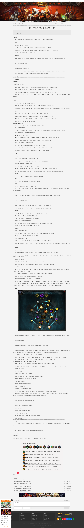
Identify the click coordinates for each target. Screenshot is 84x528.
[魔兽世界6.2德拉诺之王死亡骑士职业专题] (24, 448)
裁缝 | (44, 469)
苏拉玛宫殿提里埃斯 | (40, 466)
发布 (66, 508)
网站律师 (47, 523)
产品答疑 (60, 523)
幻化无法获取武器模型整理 (55, 460)
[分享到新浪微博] (58, 519)
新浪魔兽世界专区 (16, 23)
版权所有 (43, 527)
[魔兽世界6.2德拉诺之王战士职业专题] (59, 448)
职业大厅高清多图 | (32, 457)
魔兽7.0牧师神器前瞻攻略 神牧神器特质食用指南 (22, 488)
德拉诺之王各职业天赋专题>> (29, 443)
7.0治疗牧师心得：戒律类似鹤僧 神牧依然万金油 (22, 483)
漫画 (46, 515)
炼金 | (42, 469)
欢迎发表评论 (66, 500)
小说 (45, 515)
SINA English (51, 523)
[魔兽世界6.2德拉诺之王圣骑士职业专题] (40, 448)
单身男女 (47, 518)
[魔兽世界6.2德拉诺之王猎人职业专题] (34, 448)
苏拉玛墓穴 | (54, 463)
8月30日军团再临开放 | (33, 451)
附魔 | (50, 469)
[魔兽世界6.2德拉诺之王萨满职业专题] (44, 448)
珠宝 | (53, 469)
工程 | (57, 469)
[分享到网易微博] (63, 519)
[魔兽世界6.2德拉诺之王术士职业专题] (48, 448)
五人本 (21, 518)
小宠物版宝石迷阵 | (47, 460)
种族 (21, 515)
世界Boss (21, 519)
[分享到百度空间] (71, 519)
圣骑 (36, 518)
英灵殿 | (44, 463)
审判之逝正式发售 (4, 524)
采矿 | (37, 469)
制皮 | (46, 469)
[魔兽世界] (60, 514)
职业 (30, 3)
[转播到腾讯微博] (60, 519)
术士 (35, 515)
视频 (59, 3)
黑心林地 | (31, 463)
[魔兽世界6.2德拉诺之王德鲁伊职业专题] (55, 448)
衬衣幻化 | (52, 451)
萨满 (33, 519)
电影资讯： (27, 454)
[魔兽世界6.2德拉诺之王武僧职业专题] (52, 448)
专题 (64, 3)
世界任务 (31, 460)
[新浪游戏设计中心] (68, 514)
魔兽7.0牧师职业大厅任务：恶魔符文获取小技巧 (22, 481)
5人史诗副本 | (36, 460)
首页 (16, 3)
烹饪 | (39, 469)
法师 (33, 515)
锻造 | (48, 469)
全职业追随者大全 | (51, 457)
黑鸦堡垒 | (35, 463)
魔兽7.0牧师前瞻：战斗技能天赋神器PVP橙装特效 (22, 490)
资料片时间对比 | (41, 451)
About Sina (27, 523)
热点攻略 (21, 513)
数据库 (50, 3)
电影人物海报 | (44, 454)
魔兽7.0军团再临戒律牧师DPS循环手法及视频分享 (22, 485)
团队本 (24, 518)
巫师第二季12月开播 (4, 520)
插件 (45, 519)
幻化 (23, 515)
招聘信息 (43, 523)
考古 (59, 469)
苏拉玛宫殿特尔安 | (32, 466)
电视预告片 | (49, 454)
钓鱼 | (30, 469)
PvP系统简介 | (41, 460)
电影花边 (53, 454)
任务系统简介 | (45, 457)
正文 (22, 23)
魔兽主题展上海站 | (37, 454)
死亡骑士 (35, 519)
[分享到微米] (18, 473)
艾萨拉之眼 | (40, 463)
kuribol (17, 435)
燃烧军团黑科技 (57, 451)
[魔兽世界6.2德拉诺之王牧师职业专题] (37, 448)
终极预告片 (31, 454)
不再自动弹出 (6, 526)
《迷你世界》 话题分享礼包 (6, 500)
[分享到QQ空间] (69, 519)
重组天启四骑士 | (47, 451)
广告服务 (35, 523)
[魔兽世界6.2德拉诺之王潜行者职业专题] (27, 448)
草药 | (33, 469)
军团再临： (27, 451)
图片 (55, 3)
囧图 (45, 518)
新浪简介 (23, 523)
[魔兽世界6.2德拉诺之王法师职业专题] (30, 448)
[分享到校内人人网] (67, 519)
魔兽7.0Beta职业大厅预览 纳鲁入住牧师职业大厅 (22, 486)
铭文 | (55, 469)
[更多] (73, 519)
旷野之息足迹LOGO (4, 518)
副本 (20, 3)
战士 (35, 518)
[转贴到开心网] (65, 519)
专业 (34, 3)
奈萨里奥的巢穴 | (49, 463)
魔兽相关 (45, 513)
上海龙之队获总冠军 (4, 516)
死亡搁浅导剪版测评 (4, 522)
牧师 (36, 515)
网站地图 (31, 523)
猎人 (33, 518)
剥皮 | (35, 469)
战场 (24, 519)
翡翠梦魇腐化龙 (54, 466)
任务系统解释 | (39, 457)
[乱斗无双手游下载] (42, 497)
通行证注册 (56, 523)
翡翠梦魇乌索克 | (47, 466)
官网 (68, 3)
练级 (25, 3)
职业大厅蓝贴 (57, 457)
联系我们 (39, 523)
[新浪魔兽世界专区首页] (42, 4)
